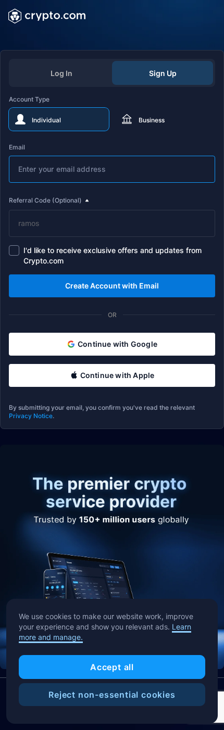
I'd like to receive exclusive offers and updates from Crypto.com (112, 255)
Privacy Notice (31, 416)
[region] (112, 661)
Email (17, 147)
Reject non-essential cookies (111, 694)
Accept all (112, 667)
